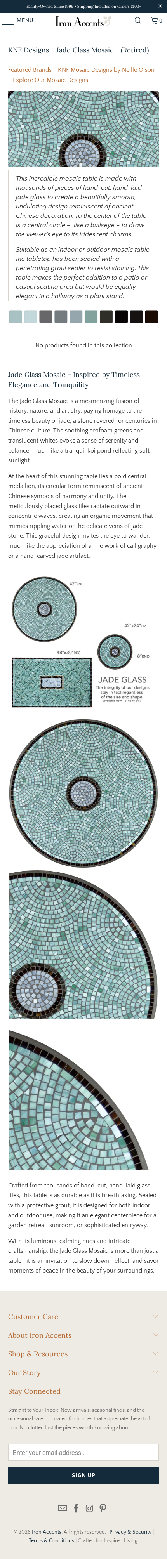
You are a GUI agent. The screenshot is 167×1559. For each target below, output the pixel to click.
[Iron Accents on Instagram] (90, 1509)
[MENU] (4, 20)
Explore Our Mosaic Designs (50, 79)
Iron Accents (46, 1532)
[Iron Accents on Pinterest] (103, 1509)
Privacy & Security (130, 1532)
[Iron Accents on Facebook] (76, 1509)
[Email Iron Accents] (63, 1509)
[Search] (138, 20)
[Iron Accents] (83, 20)
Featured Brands (30, 69)
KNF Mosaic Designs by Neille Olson (106, 69)
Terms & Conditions (51, 1541)
